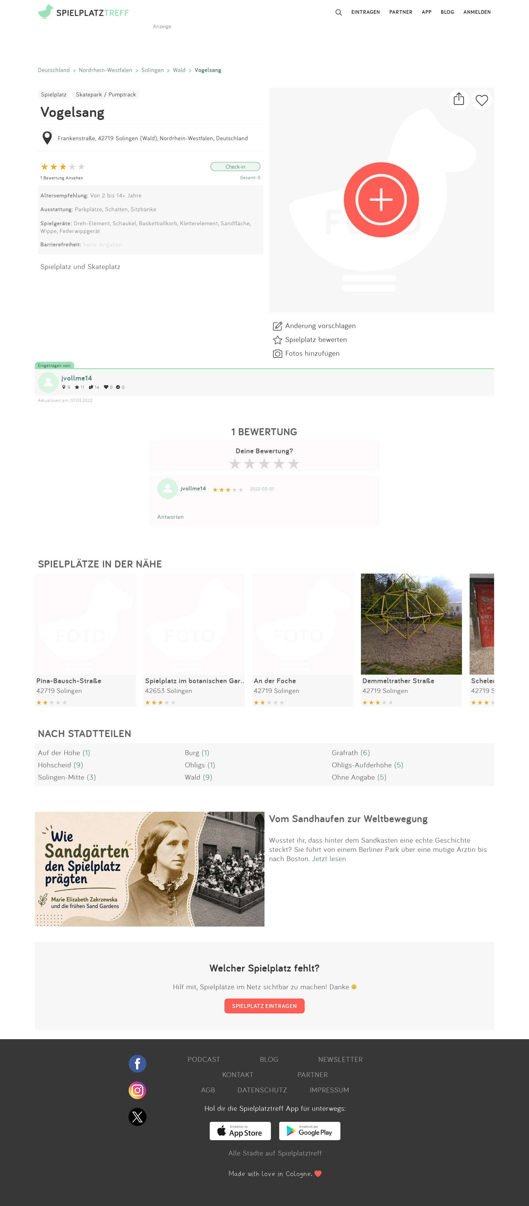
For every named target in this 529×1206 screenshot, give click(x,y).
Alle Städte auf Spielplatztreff (275, 1152)
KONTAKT (238, 1074)
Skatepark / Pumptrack (106, 94)
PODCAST (204, 1059)
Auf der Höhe (59, 752)
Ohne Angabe (353, 776)
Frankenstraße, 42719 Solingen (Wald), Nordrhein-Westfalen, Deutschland (153, 138)
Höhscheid (54, 764)
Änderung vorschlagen (320, 325)
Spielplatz (54, 94)
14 (97, 387)
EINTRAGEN (365, 12)
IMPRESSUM (329, 1089)
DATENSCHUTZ (262, 1089)
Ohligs (195, 764)
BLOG (447, 12)
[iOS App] (240, 1137)
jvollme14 (77, 378)
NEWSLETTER (340, 1059)
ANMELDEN (477, 12)
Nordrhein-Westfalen (106, 69)
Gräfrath (345, 752)
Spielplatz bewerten (316, 339)
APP (427, 12)
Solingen (152, 69)
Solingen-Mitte (61, 776)
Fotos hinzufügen (312, 353)
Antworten (170, 516)
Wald (179, 69)
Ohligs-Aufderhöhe (362, 764)
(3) (91, 776)
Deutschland (54, 69)
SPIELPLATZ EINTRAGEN (264, 1006)
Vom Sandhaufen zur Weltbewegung (348, 818)
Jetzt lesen (329, 858)
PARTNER (401, 12)
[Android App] (309, 1137)
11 (82, 387)
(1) (86, 752)
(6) (365, 752)
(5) (398, 764)
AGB (208, 1089)
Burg (192, 752)
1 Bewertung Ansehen (61, 178)
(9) (78, 764)
